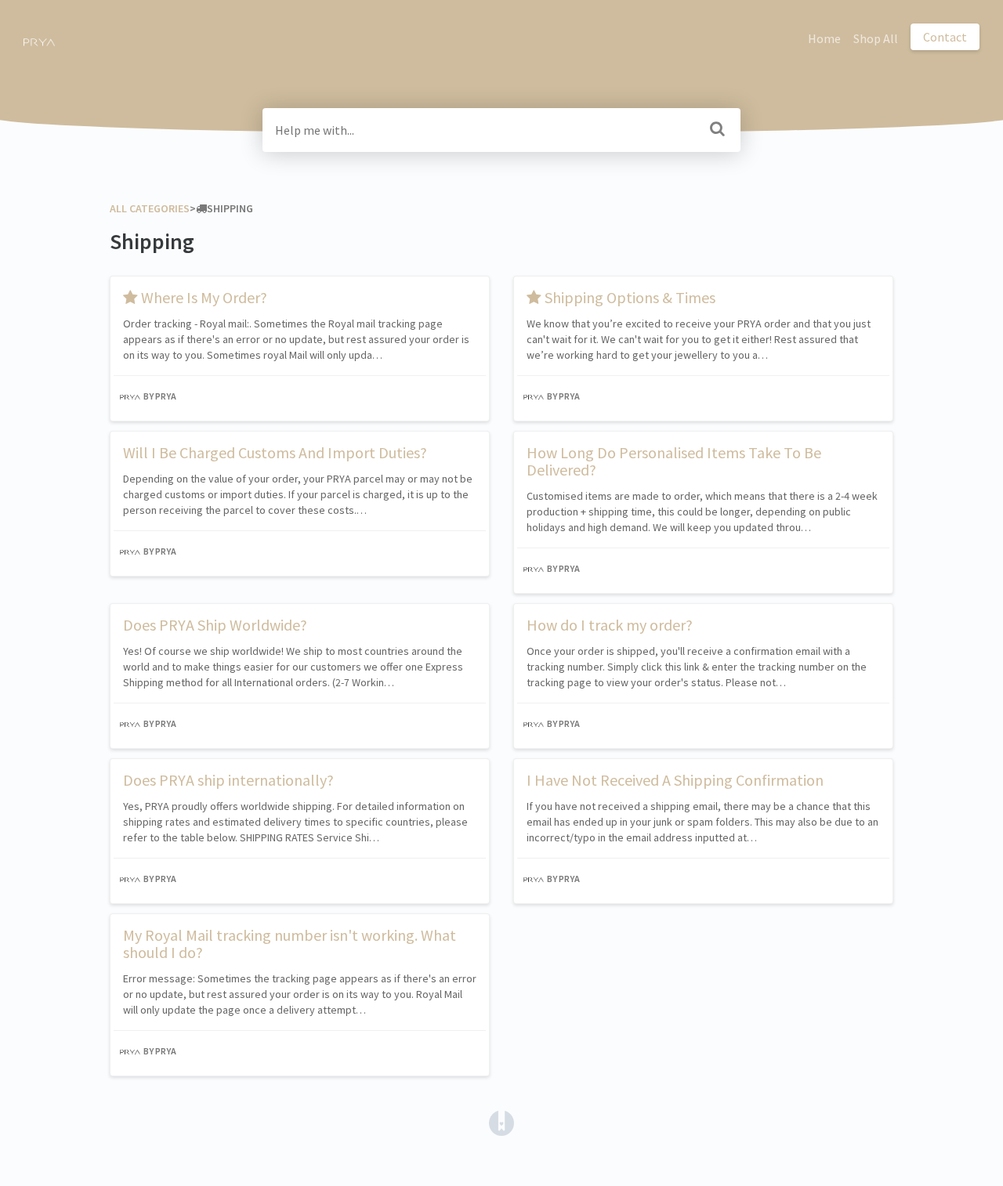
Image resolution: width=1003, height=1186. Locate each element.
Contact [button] (945, 37)
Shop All (875, 38)
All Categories (150, 208)
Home (824, 38)
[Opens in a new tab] (501, 1122)
